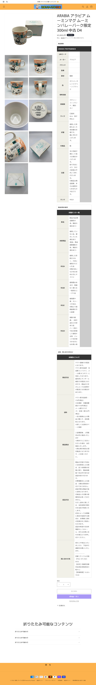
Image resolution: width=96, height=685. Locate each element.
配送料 (62, 38)
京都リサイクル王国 (19, 680)
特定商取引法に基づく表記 (79, 680)
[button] (4, 7)
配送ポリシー (67, 680)
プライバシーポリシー (50, 680)
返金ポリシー (40, 680)
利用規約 (60, 680)
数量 (58, 581)
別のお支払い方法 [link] (74, 601)
